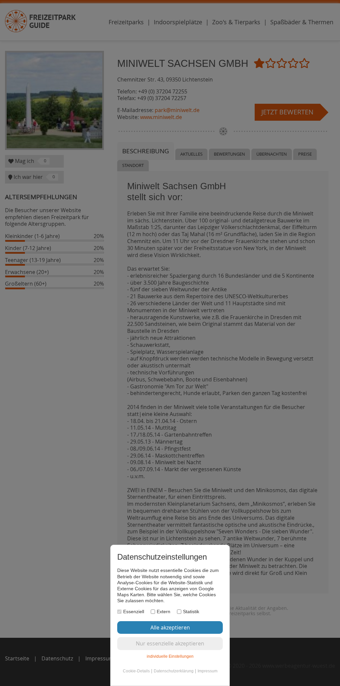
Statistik (191, 611)
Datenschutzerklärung (174, 671)
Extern (163, 611)
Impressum (207, 671)
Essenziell (133, 611)
